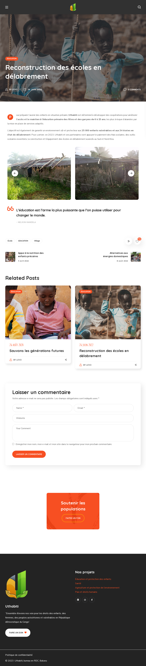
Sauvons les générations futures (37, 351)
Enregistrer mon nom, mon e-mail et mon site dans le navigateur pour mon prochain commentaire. (64, 444)
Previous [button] (15, 173)
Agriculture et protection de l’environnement (97, 587)
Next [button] (131, 173)
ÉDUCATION (12, 58)
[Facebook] (92, 600)
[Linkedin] (78, 600)
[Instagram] (85, 600)
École (10, 241)
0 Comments (134, 89)
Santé (78, 583)
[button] (139, 7)
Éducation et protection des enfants (93, 579)
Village (37, 241)
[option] (39, 173)
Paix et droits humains (86, 592)
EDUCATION (23, 241)
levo (14, 89)
